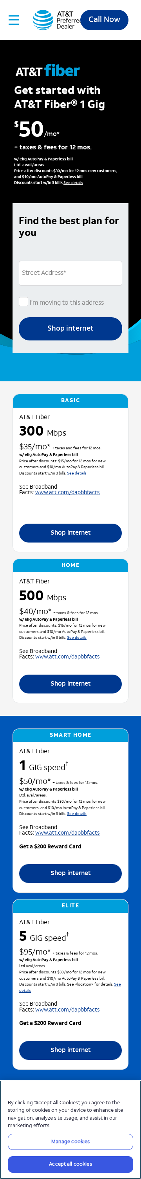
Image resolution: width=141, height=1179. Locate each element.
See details (73, 183)
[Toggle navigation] (14, 20)
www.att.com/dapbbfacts (67, 493)
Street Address (44, 273)
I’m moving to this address (66, 303)
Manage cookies (70, 1141)
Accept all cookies (70, 1164)
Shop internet (70, 329)
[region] (70, 1129)
